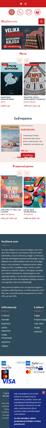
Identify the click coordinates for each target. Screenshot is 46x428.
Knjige (37, 315)
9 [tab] (20, 159)
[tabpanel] (23, 38)
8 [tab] (30, 158)
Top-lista (38, 323)
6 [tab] (20, 158)
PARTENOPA (28, 130)
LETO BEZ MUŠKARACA (30, 211)
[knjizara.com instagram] (25, 3)
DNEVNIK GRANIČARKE (7, 98)
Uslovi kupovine (5, 329)
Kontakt (5, 319)
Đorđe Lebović (30, 102)
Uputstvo (5, 342)
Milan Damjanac (7, 214)
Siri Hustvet (28, 214)
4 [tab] (31, 157)
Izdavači (38, 331)
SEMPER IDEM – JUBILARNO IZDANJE (34, 98)
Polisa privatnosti (6, 336)
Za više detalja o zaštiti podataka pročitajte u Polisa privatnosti (27, 421)
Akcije (37, 327)
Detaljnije (28, 155)
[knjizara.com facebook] (21, 3)
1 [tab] (19, 46)
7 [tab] (25, 158)
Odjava (4, 346)
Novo (23, 54)
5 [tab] (15, 158)
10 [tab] (25, 159)
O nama (5, 315)
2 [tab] (25, 46)
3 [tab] (26, 157)
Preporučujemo (23, 166)
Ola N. (3, 102)
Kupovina (5, 323)
